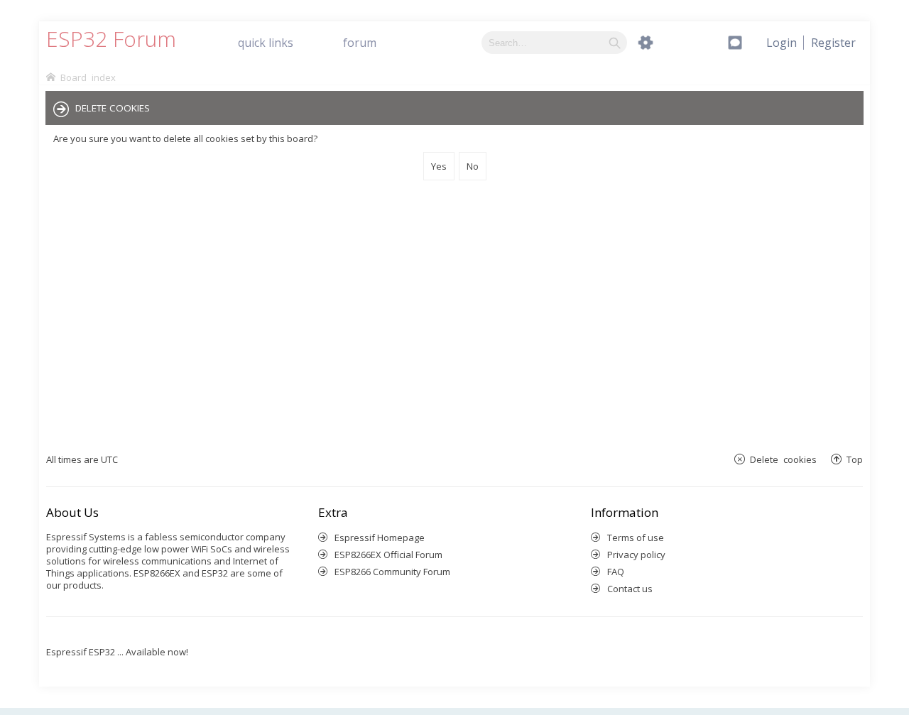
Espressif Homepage (379, 537)
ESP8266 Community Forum (392, 571)
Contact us (630, 588)
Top (855, 459)
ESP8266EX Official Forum (388, 554)
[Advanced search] (645, 42)
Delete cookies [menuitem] (783, 459)
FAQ (615, 571)
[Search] (614, 42)
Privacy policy (636, 554)
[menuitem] (833, 42)
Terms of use (635, 537)
